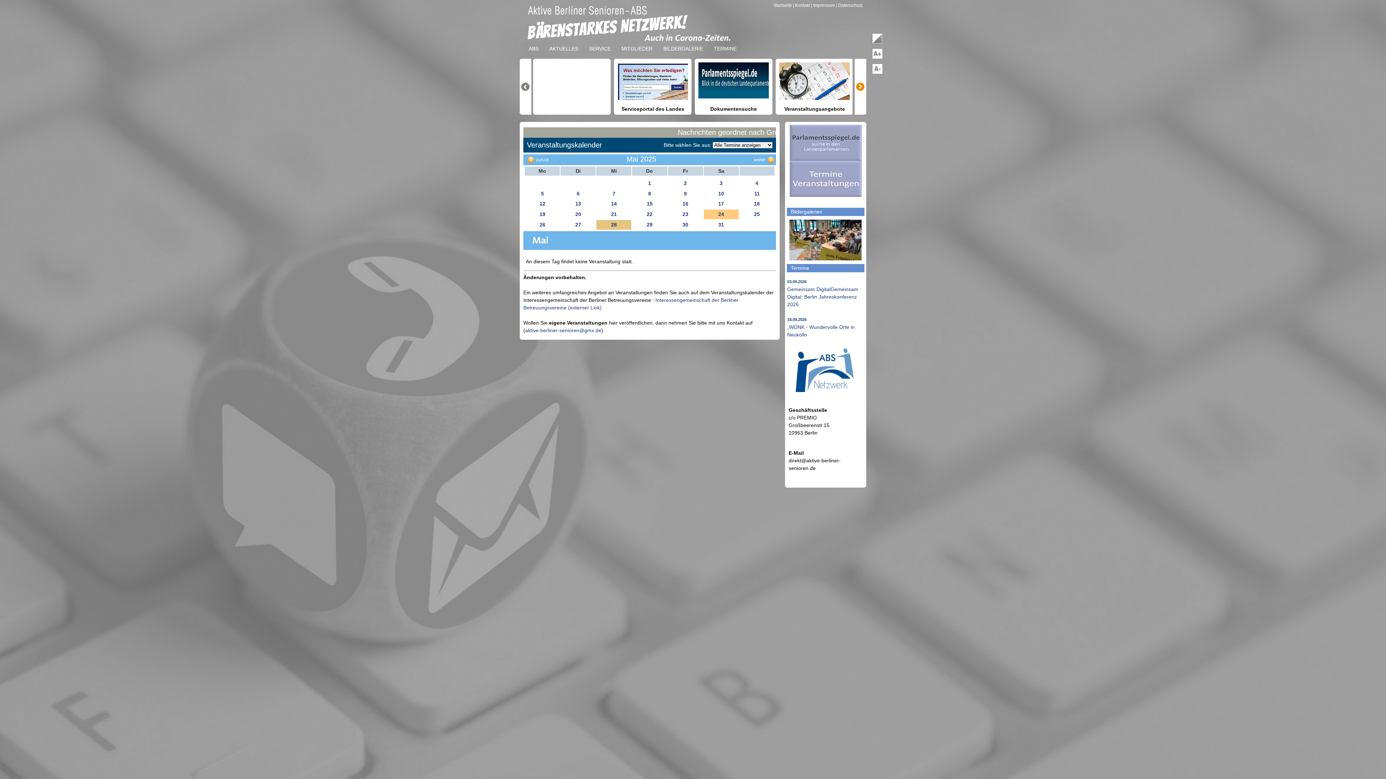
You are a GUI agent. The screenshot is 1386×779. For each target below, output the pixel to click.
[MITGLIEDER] (637, 43)
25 (757, 214)
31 (721, 225)
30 (685, 225)
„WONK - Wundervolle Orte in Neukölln (821, 327)
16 (685, 204)
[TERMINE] (725, 43)
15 (650, 204)
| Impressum (823, 5)
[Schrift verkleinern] (877, 73)
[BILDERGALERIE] (683, 43)
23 (685, 214)
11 (757, 194)
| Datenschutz (849, 5)
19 (542, 214)
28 (614, 225)
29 (650, 225)
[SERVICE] (600, 43)
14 (614, 204)
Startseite (783, 5)
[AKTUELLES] (564, 43)
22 (650, 214)
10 (721, 194)
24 (721, 214)
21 (614, 214)
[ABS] (533, 43)
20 (578, 214)
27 (578, 225)
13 (578, 204)
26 (542, 225)
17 (721, 204)
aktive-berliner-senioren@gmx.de (563, 330)
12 (542, 204)
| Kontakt (802, 5)
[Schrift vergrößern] (877, 58)
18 (757, 204)
